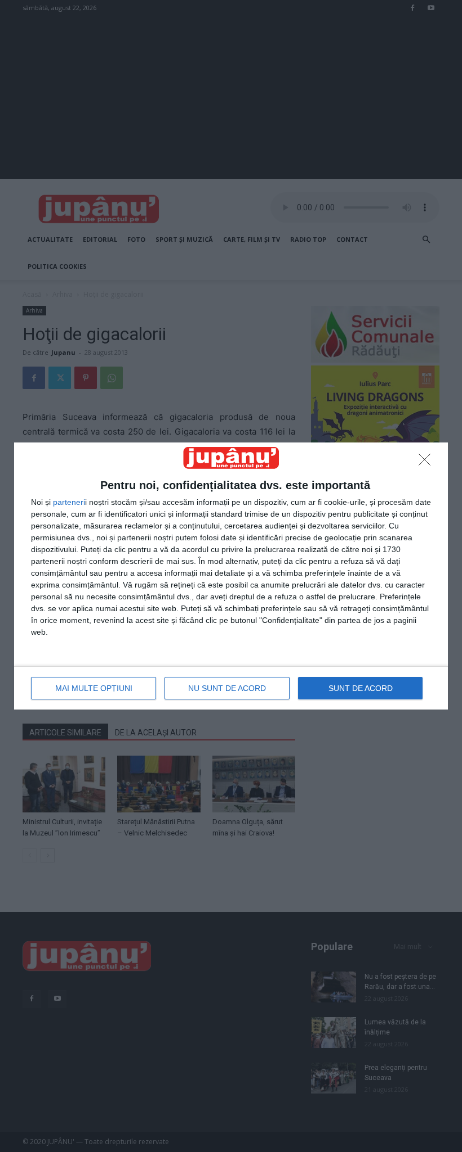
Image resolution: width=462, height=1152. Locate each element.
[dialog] (231, 576)
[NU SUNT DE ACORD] (428, 463)
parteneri (69, 502)
